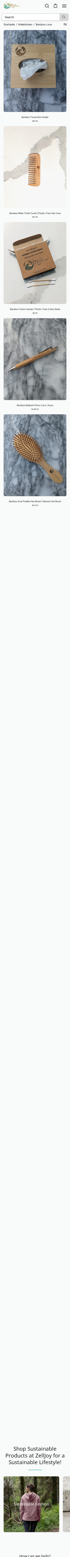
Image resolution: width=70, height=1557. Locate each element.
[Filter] (65, 24)
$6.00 (35, 313)
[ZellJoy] (12, 6)
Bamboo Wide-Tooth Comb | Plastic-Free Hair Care (35, 213)
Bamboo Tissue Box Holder (35, 117)
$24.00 (35, 505)
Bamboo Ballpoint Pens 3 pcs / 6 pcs (35, 405)
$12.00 (35, 217)
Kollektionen (25, 24)
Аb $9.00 (35, 409)
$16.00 (35, 121)
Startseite (9, 24)
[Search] (64, 17)
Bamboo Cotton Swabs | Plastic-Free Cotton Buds (35, 309)
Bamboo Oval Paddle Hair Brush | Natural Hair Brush (35, 501)
